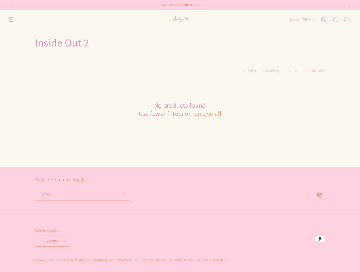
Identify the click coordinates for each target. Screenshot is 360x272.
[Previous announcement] (10, 5)
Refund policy (103, 259)
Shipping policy (181, 259)
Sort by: (249, 70)
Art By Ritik (53, 260)
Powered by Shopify (75, 260)
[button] (11, 19)
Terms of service (154, 259)
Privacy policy (128, 259)
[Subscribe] (124, 194)
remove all (206, 113)
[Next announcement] (350, 5)
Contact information (211, 259)
